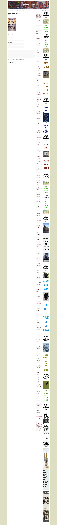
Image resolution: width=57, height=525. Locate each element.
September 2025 (39, 78)
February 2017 (38, 256)
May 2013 (38, 334)
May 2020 (38, 189)
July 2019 (38, 206)
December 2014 (38, 301)
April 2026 (38, 66)
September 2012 (39, 348)
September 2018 (39, 223)
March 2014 (38, 317)
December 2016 (38, 260)
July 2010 (38, 393)
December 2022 (38, 135)
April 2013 (38, 336)
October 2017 (38, 242)
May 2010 (38, 396)
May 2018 (38, 230)
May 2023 (38, 127)
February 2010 (38, 401)
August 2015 (38, 287)
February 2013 (38, 339)
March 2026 (38, 68)
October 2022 (38, 139)
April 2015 (38, 294)
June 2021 (38, 166)
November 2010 (39, 386)
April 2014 (38, 315)
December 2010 (38, 384)
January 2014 (38, 320)
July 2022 (38, 144)
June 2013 (38, 332)
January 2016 (38, 279)
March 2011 (38, 379)
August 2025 (38, 80)
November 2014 (39, 303)
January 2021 (38, 175)
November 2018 (39, 220)
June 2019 (38, 208)
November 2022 (39, 137)
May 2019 (38, 210)
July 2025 (38, 82)
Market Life (38, 45)
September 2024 (39, 99)
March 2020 (38, 192)
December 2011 (38, 363)
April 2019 (38, 211)
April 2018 (38, 232)
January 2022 (38, 154)
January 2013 (38, 341)
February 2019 (38, 215)
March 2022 (38, 151)
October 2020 (38, 180)
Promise (48, 10)
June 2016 (38, 270)
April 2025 (38, 87)
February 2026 (38, 70)
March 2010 (38, 400)
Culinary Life (38, 38)
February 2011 (38, 381)
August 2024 (38, 101)
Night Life (38, 47)
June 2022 (38, 146)
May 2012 (38, 355)
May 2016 (38, 272)
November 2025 (39, 75)
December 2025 (38, 73)
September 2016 (39, 265)
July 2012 (38, 351)
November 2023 (39, 116)
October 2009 (38, 408)
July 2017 (38, 248)
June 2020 (38, 187)
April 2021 (38, 170)
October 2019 (38, 201)
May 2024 (38, 106)
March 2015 (38, 296)
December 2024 (38, 94)
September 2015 (39, 286)
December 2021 (38, 156)
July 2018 (38, 227)
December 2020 (38, 177)
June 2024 (38, 104)
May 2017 (38, 251)
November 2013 (39, 324)
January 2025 (38, 92)
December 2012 (38, 343)
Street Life (38, 55)
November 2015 (39, 282)
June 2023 (38, 125)
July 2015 (38, 289)
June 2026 (38, 63)
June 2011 (38, 374)
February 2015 (38, 298)
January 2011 (38, 382)
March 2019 (38, 213)
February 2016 (38, 277)
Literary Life (38, 43)
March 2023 (38, 130)
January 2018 (38, 237)
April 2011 (38, 377)
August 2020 (38, 184)
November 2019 (39, 199)
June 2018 (38, 229)
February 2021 (38, 173)
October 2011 (38, 367)
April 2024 (38, 108)
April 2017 (38, 253)
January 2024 (38, 113)
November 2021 (39, 158)
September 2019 (39, 203)
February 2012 (38, 360)
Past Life (38, 48)
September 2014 (39, 306)
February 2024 (38, 111)
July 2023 (38, 123)
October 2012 (38, 346)
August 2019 (38, 204)
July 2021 (38, 165)
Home (43, 10)
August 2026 (38, 59)
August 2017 (38, 246)
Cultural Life (38, 40)
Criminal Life (38, 36)
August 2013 (38, 329)
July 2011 (38, 372)
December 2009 (38, 405)
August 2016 (38, 267)
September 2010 (39, 389)
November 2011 (39, 365)
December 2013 (38, 322)
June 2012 (38, 353)
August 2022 (38, 142)
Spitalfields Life (28, 4)
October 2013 (38, 325)
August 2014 (38, 308)
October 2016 (38, 263)
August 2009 (38, 412)
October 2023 (38, 118)
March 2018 (38, 234)
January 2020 (38, 196)
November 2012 (39, 344)
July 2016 (38, 268)
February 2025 (38, 90)
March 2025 (38, 89)
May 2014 (38, 313)
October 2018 (38, 222)
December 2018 (38, 218)
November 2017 (39, 241)
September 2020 (39, 182)
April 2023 (38, 128)
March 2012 (38, 358)
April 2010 (38, 398)
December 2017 (38, 239)
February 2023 (38, 132)
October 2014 (38, 305)
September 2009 (39, 410)
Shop (45, 10)
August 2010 (38, 391)
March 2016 (38, 275)
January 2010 (38, 403)
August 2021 (38, 163)
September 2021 (39, 161)
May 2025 (38, 85)
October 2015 (38, 284)
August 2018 (38, 225)
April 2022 (38, 149)
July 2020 (38, 185)
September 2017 (39, 244)
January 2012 (38, 362)
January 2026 (38, 71)
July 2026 (38, 61)
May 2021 (38, 168)
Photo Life (38, 50)
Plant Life (38, 52)
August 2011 (38, 370)
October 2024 (38, 97)
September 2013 (39, 327)
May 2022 (38, 147)
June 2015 (38, 291)
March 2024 (38, 109)
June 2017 (38, 249)
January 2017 (38, 258)
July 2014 (38, 310)
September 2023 (39, 120)
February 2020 (38, 194)
